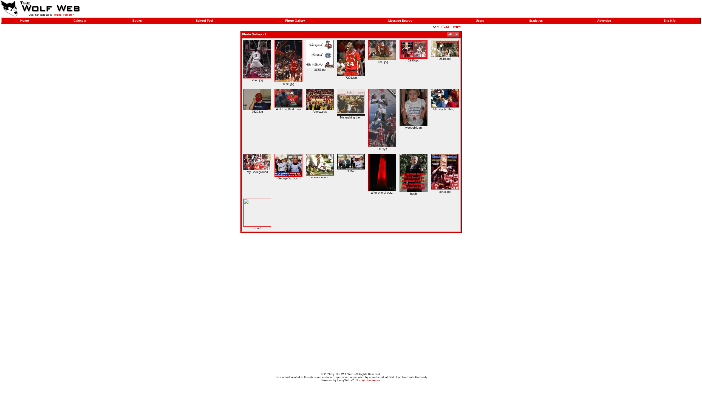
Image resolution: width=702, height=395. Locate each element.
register (68, 14)
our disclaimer (370, 380)
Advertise (604, 20)
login (57, 14)
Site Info (670, 20)
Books (137, 20)
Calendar (79, 20)
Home (24, 20)
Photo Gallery (295, 20)
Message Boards (400, 20)
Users (480, 20)
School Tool (204, 20)
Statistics (536, 20)
